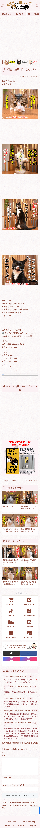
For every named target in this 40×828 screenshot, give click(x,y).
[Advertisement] (20, 38)
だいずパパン (8, 686)
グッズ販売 (34, 14)
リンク (20, 14)
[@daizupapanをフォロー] (11, 653)
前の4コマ (9, 386)
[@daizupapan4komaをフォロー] (11, 659)
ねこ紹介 (7, 14)
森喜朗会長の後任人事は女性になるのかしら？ (10, 562)
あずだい (6, 480)
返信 (31, 676)
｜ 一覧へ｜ (21, 386)
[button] (36, 490)
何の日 (14, 480)
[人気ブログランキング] (20, 375)
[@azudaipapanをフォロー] (28, 653)
